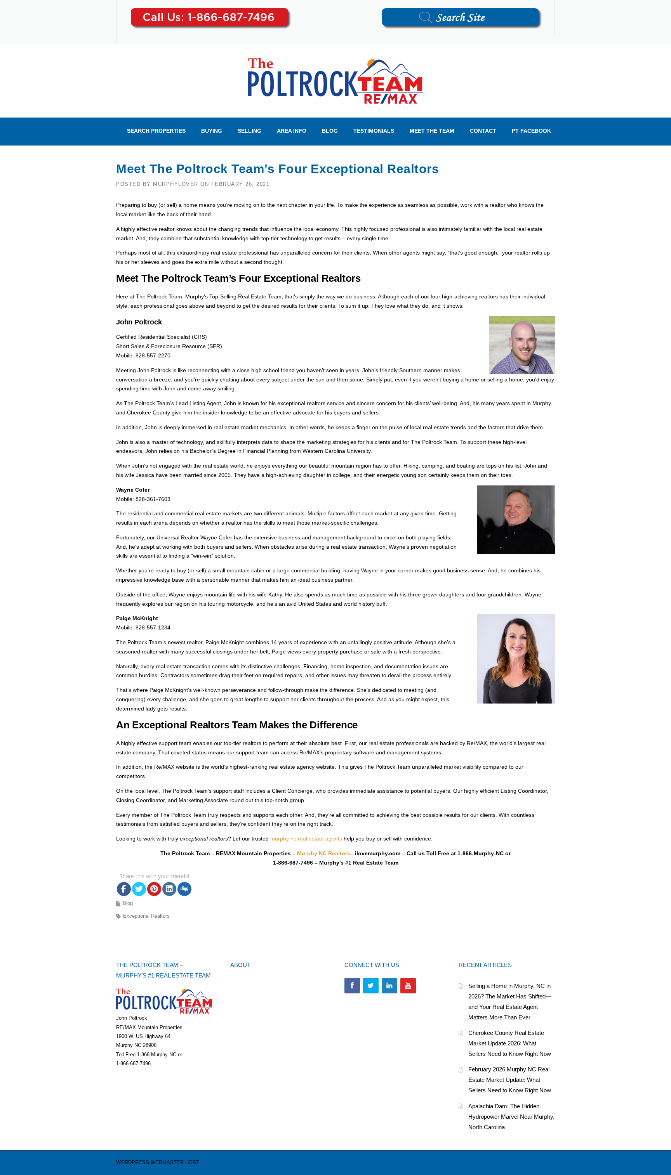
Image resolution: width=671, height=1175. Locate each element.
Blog (330, 131)
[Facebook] (352, 985)
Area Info (291, 131)
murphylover (175, 184)
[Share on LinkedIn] (169, 889)
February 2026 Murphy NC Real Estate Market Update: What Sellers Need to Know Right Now (509, 1080)
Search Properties (156, 131)
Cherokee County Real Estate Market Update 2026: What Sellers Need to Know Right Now (509, 1043)
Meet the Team (432, 131)
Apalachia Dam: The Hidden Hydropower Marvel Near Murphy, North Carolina (511, 1116)
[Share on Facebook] (124, 889)
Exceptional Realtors (146, 916)
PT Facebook (531, 131)
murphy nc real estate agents (306, 838)
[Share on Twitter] (139, 889)
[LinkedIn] (389, 985)
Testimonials (373, 131)
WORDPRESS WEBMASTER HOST (157, 1162)
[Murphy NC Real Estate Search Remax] (335, 80)
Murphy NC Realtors (323, 853)
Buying (211, 131)
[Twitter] (371, 985)
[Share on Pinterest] (154, 889)
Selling (249, 131)
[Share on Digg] (184, 889)
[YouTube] (408, 985)
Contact (483, 131)
